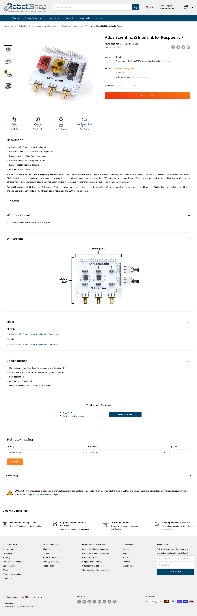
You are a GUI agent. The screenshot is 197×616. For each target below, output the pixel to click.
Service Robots (32, 18)
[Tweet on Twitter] (183, 47)
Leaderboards (128, 566)
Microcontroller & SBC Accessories (45, 26)
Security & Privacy (51, 561)
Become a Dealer (90, 557)
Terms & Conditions (51, 557)
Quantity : (109, 85)
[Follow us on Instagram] (89, 602)
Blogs (124, 553)
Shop (14, 18)
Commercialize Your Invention (95, 570)
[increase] (135, 85)
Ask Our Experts (61, 129)
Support (99, 18)
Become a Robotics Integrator (95, 549)
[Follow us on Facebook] (79, 602)
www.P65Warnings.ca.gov (47, 494)
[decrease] (118, 85)
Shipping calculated (150, 61)
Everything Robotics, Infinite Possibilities (19, 607)
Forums (125, 549)
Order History (9, 553)
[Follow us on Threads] (115, 602)
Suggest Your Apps (90, 566)
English (36, 597)
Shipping (6, 557)
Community (85, 18)
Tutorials (126, 561)
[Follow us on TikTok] (104, 602)
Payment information (12, 574)
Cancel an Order (10, 566)
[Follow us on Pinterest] (94, 602)
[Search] (135, 7)
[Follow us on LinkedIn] (109, 602)
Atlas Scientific (113, 44)
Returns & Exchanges (12, 561)
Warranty (7, 570)
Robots (13, 26)
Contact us (7, 578)
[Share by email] (188, 47)
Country (10, 446)
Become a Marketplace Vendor (95, 553)
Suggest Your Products (92, 561)
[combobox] (92, 7)
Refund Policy (12, 475)
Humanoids (52, 18)
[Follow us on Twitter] (84, 602)
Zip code (173, 446)
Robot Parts (23, 26)
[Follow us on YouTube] (99, 602)
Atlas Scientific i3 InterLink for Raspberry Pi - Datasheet (33, 334)
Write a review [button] (125, 414)
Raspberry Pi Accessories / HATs (75, 26)
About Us (47, 549)
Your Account (8, 549)
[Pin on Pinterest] (178, 47)
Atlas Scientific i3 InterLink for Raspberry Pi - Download (33, 344)
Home (5, 26)
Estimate (15, 461)
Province (92, 446)
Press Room (48, 566)
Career (46, 553)
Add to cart (148, 95)
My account (166, 9)
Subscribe (175, 571)
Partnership (70, 18)
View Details (14, 129)
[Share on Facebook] (173, 47)
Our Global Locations (11, 597)
